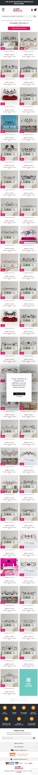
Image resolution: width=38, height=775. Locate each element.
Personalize (19, 396)
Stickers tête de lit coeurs (28, 411)
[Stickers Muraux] (18, 10)
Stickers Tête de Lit (9, 51)
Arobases (19, 772)
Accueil (3, 20)
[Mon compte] (32, 10)
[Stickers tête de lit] (28, 40)
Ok (34, 738)
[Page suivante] (28, 682)
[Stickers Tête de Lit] (9, 40)
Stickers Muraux (10, 20)
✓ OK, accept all (19, 394)
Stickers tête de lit (28, 51)
